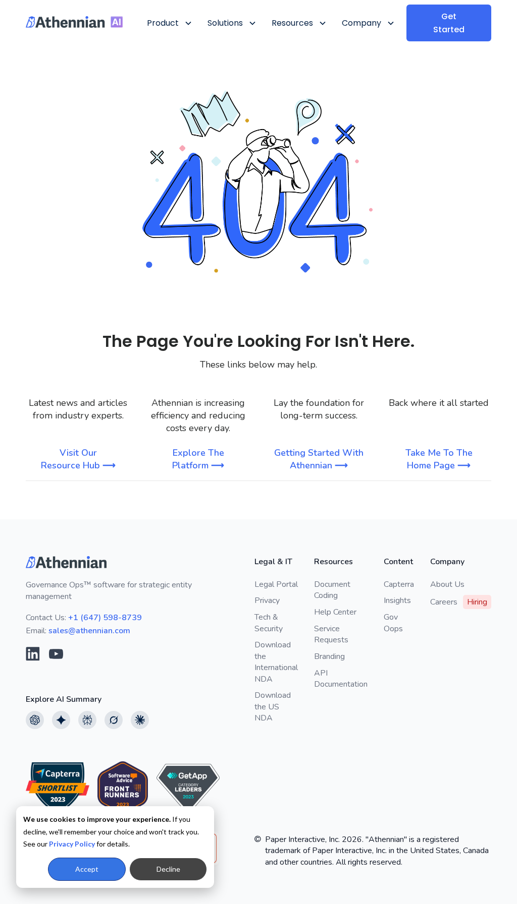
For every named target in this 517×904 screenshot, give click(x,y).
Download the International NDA (276, 661)
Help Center (335, 612)
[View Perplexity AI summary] (87, 720)
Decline (168, 869)
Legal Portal (276, 584)
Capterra (399, 584)
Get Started (448, 23)
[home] (74, 22)
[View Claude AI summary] (140, 720)
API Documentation (341, 679)
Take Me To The (439, 459)
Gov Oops (393, 623)
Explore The (198, 459)
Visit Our (78, 459)
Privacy (267, 600)
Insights (397, 600)
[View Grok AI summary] (114, 720)
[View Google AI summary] (61, 720)
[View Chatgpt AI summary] (35, 720)
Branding (329, 656)
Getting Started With (319, 459)
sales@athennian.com (89, 630)
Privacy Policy (72, 843)
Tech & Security (268, 623)
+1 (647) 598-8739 (105, 617)
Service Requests (331, 634)
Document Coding (332, 590)
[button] (169, 23)
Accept (86, 869)
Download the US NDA (272, 707)
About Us (447, 584)
